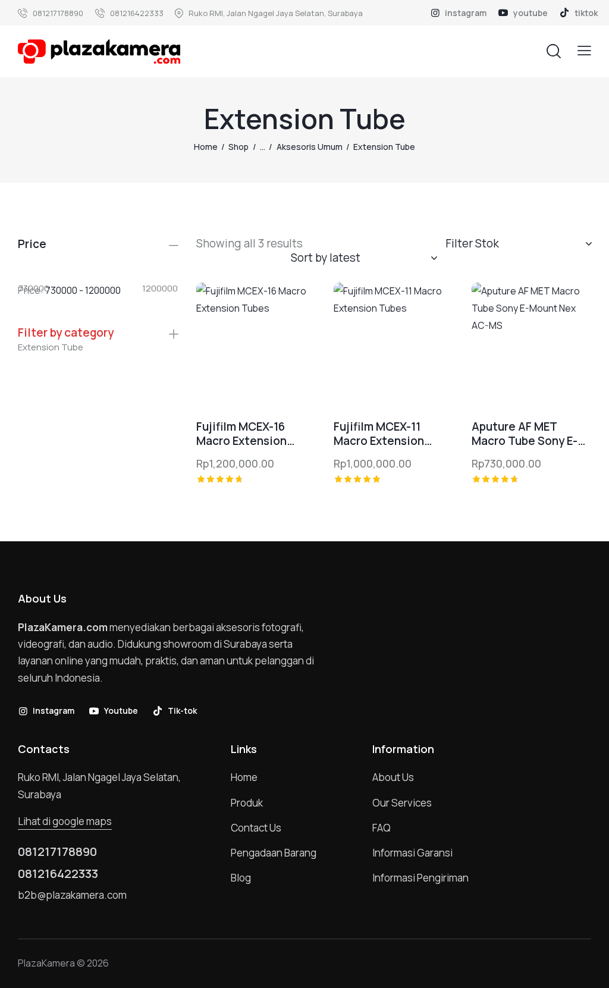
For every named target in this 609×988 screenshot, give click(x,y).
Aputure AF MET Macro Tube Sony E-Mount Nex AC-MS (524, 433)
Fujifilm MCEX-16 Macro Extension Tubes (241, 433)
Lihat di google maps (65, 821)
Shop (238, 146)
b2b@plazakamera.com (72, 895)
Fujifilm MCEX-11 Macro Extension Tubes (379, 433)
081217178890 (57, 852)
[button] (584, 50)
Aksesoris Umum (310, 146)
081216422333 (58, 874)
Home (206, 146)
